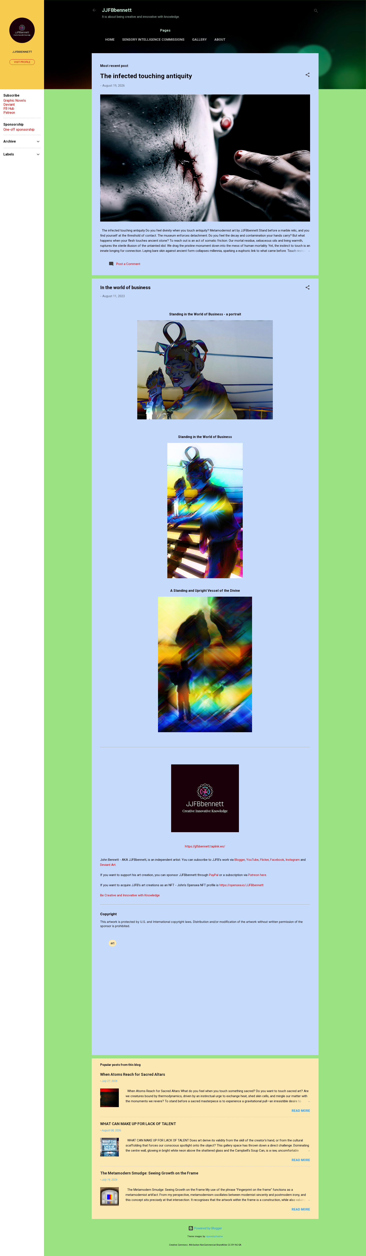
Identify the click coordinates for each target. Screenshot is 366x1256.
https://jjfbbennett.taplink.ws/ (205, 846)
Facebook (277, 860)
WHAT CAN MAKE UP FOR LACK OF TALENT (138, 1124)
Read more (301, 1111)
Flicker (264, 860)
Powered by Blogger (207, 1228)
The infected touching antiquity (146, 76)
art (112, 943)
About (219, 40)
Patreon (9, 113)
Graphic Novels (14, 100)
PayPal (214, 875)
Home (110, 40)
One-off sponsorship (19, 130)
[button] (307, 75)
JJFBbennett (117, 10)
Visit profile (22, 62)
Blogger (239, 860)
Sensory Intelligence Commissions (153, 40)
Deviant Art (107, 865)
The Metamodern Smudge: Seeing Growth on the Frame (149, 1173)
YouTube (252, 860)
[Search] (316, 11)
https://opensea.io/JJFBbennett (242, 885)
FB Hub (8, 109)
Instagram (293, 860)
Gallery (199, 40)
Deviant (9, 105)
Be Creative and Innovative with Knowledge (130, 895)
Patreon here (257, 875)
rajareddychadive (214, 1236)
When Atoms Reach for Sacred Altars (132, 1074)
